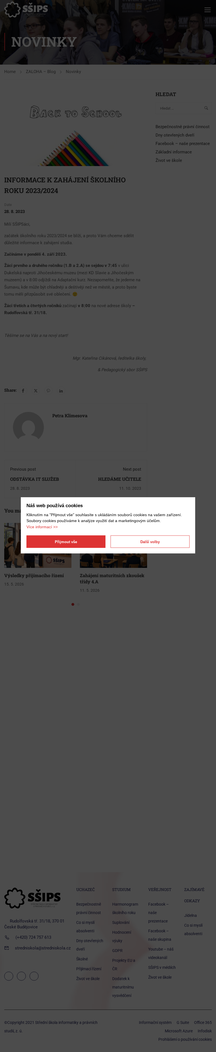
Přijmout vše (66, 541)
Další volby (150, 541)
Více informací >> (42, 526)
